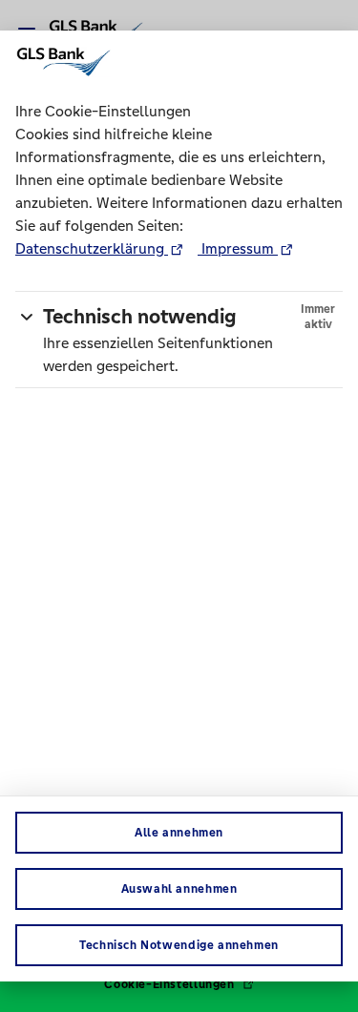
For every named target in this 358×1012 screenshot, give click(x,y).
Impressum (238, 248)
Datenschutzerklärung (91, 248)
